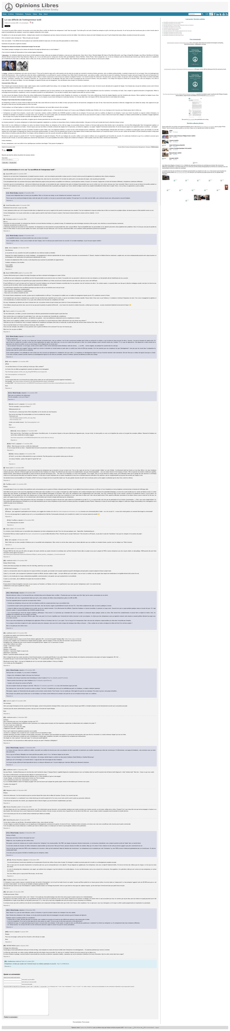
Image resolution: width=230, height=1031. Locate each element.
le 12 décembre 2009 (21, 717)
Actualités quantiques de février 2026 (173, 32)
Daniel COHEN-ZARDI (12, 273)
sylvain (8, 548)
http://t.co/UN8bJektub (63, 963)
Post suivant (85, 1022)
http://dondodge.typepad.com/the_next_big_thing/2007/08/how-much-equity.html (26, 371)
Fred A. (8, 311)
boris (10, 361)
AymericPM (9, 174)
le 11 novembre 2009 (18, 467)
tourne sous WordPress (87, 1027)
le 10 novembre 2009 (19, 311)
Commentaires (150, 1027)
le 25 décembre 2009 (24, 820)
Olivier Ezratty (125, 147)
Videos (35, 14)
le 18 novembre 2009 (28, 520)
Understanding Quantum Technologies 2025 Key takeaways (178, 69)
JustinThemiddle (10, 205)
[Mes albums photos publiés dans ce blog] (211, 15)
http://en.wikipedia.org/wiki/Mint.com (46, 685)
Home (4, 14)
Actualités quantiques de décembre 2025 (174, 35)
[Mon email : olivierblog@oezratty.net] (207, 15)
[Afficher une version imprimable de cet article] (32, 23)
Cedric (8, 528)
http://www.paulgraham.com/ (32, 422)
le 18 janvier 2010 (23, 945)
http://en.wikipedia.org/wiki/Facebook (57, 678)
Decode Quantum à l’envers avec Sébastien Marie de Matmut (178, 25)
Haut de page (128, 1027)
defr (10, 540)
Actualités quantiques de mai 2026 (172, 23)
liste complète (191, 119)
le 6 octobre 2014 (29, 961)
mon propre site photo (181, 172)
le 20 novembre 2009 (19, 548)
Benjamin (9, 790)
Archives (11, 14)
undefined (9, 560)
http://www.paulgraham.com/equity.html (15, 374)
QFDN (208, 171)
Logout (157, 1027)
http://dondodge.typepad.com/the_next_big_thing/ (23, 418)
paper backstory (210, 95)
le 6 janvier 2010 (24, 931)
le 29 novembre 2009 (21, 560)
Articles (138, 1027)
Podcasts (28, 14)
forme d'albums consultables (208, 126)
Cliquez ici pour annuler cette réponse (12, 977)
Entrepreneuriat (134, 147)
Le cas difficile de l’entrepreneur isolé (22, 20)
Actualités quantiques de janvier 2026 (173, 33)
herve (18, 431)
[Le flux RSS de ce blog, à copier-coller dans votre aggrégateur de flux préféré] (226, 15)
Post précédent (77, 1022)
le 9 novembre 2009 (21, 219)
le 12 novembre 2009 (22, 361)
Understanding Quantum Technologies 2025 (178, 42)
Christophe (9, 219)
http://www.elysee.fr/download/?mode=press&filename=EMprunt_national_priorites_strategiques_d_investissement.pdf (34, 554)
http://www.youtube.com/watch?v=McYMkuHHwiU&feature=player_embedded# (33, 381)
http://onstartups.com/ (15, 419)
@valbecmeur (11, 961)
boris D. (16, 404)
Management (141, 147)
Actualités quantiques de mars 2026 (172, 28)
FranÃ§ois (9, 484)
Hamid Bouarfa (11, 820)
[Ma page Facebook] (214, 15)
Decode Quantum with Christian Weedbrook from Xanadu (178, 31)
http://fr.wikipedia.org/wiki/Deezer (42, 680)
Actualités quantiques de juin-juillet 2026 (173, 22)
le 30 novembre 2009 (20, 701)
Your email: (5, 158)
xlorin (10, 247)
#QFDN (182, 165)
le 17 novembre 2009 (31, 431)
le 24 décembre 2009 (21, 790)
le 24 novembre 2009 (29, 454)
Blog (40, 14)
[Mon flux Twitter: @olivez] (220, 15)
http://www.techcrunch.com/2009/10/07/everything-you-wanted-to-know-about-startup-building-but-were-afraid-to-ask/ (44, 383)
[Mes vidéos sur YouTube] (223, 15)
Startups (148, 147)
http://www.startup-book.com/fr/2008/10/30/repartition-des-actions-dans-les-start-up (32, 437)
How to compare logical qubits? (171, 29)
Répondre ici (7, 188)
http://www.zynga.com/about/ (73, 639)
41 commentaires (23, 23)
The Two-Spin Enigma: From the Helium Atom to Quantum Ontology (179, 94)
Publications (19, 14)
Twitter (23, 961)
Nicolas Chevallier (12, 807)
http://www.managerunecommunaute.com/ (67, 511)
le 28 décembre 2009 (22, 540)
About (46, 14)
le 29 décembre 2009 (23, 247)
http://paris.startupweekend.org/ (34, 533)
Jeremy (16, 454)
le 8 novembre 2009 (21, 174)
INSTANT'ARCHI (11, 945)
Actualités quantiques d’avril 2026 (172, 26)
